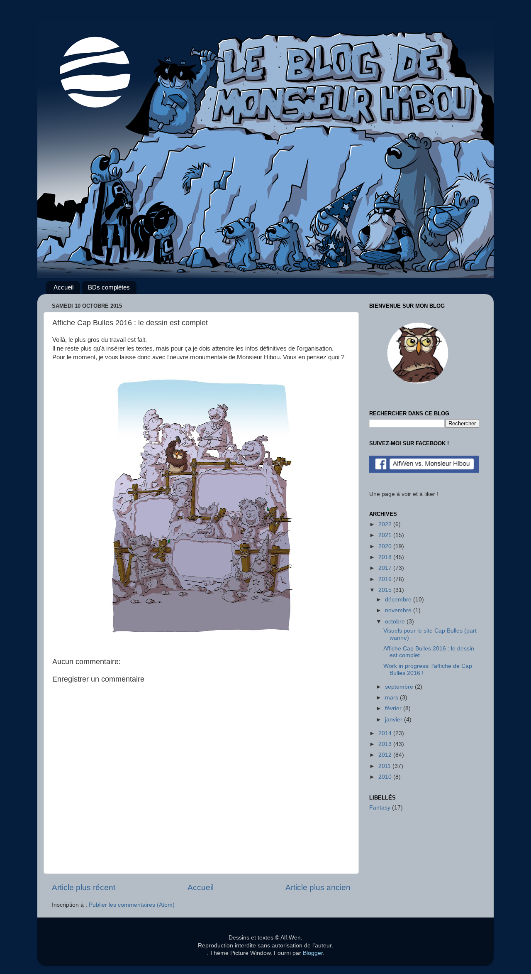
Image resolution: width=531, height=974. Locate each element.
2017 (385, 568)
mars (392, 697)
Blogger (313, 953)
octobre (396, 621)
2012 (385, 755)
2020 (385, 546)
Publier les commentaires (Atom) (132, 905)
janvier (394, 719)
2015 (385, 590)
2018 (385, 557)
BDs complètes (109, 287)
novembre (399, 610)
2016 (385, 579)
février (394, 708)
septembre (400, 687)
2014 (385, 733)
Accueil (63, 287)
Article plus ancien (318, 887)
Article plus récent (83, 887)
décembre (399, 599)
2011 (385, 766)
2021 (385, 535)
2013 (385, 744)
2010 (385, 777)
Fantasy (379, 808)
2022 (385, 524)
